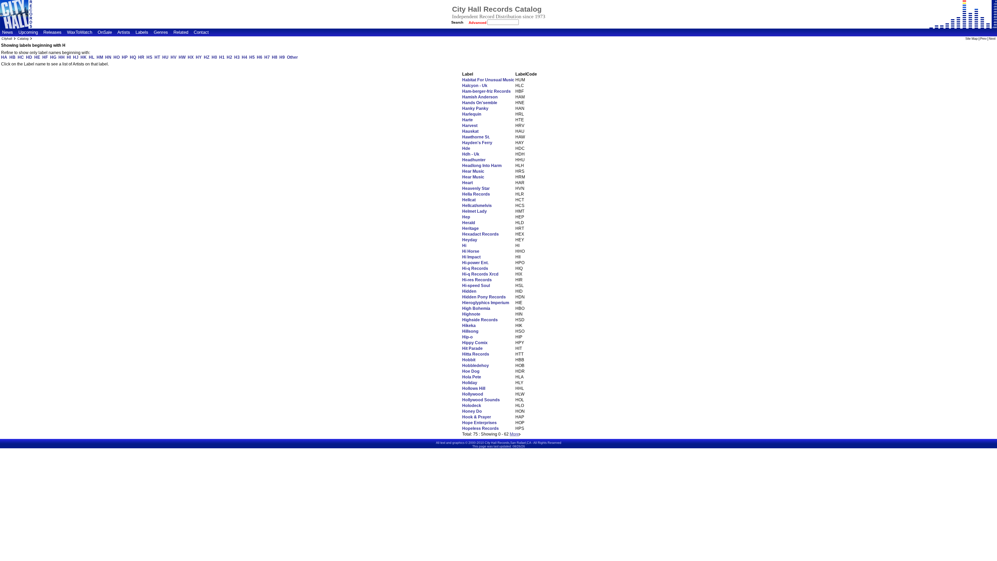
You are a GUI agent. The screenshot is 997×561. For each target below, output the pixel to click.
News (7, 32)
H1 (222, 57)
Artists (123, 32)
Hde (466, 148)
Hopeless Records (480, 428)
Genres (161, 32)
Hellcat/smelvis (477, 205)
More (514, 434)
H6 (259, 57)
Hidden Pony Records (484, 297)
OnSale (105, 32)
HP (125, 57)
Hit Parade (472, 348)
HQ (133, 57)
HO (116, 57)
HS (149, 57)
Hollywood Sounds (481, 400)
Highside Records (480, 320)
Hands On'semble (479, 103)
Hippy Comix (475, 342)
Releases (52, 32)
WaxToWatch (79, 32)
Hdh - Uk (470, 154)
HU (165, 57)
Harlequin (471, 114)
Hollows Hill (473, 388)
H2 (229, 57)
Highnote (471, 314)
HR (141, 57)
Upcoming (28, 32)
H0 (214, 57)
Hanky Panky (475, 108)
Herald (468, 223)
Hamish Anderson (480, 97)
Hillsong (470, 331)
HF (45, 57)
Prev (983, 39)
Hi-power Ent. (475, 263)
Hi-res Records (477, 280)
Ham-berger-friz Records (486, 91)
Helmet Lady (474, 211)
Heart (467, 183)
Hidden (469, 291)
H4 (244, 57)
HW (182, 57)
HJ (75, 57)
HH (61, 57)
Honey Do (472, 411)
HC (21, 57)
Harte (467, 120)
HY (199, 57)
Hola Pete (471, 377)
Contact (201, 32)
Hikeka (469, 325)
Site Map (971, 39)
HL (92, 57)
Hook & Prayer (476, 417)
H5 (252, 57)
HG (53, 57)
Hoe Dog (471, 371)
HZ (207, 57)
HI (69, 57)
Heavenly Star (476, 188)
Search (457, 22)
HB (12, 57)
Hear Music (473, 171)
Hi (464, 245)
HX (191, 57)
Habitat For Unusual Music (488, 80)
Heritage (470, 228)
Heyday (469, 240)
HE (37, 57)
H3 (237, 57)
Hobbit (468, 360)
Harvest (469, 125)
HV (174, 57)
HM (100, 57)
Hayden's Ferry (477, 143)
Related (180, 32)
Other (292, 57)
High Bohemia (476, 308)
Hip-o (467, 337)
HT (157, 57)
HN (108, 57)
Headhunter (474, 160)
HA (4, 57)
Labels (142, 32)
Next (992, 39)
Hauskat (470, 131)
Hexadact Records (480, 234)
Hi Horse (470, 251)
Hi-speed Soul (476, 285)
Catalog (23, 39)
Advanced (478, 23)
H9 (282, 57)
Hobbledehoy (475, 365)
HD (29, 57)
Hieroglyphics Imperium (485, 302)
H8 (274, 57)
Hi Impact (471, 257)
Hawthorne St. (476, 137)
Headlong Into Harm (482, 165)
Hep (466, 217)
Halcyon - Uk (474, 85)
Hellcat (469, 200)
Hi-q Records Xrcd (480, 274)
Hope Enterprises (479, 422)
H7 (267, 57)
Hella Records (476, 194)
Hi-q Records (475, 268)
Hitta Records (475, 354)
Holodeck (471, 405)
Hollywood (472, 394)
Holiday (469, 382)
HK (83, 57)
